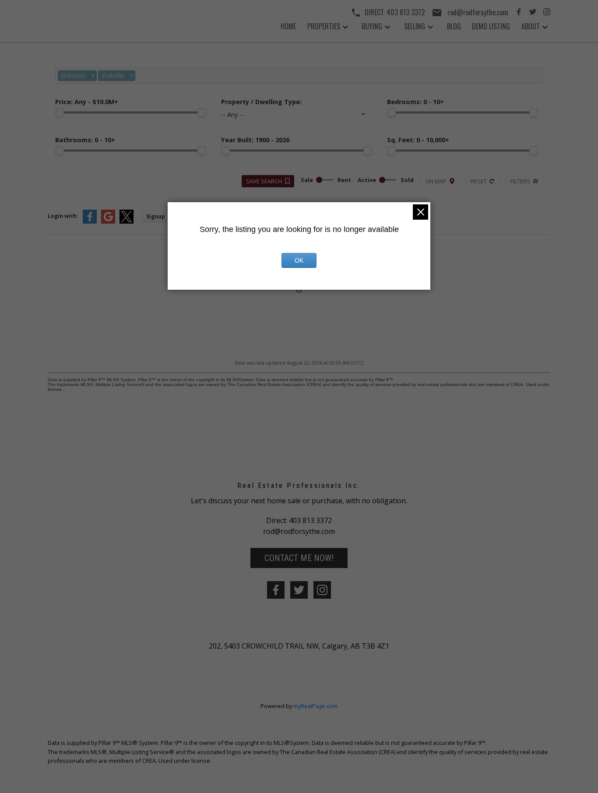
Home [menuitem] (288, 26)
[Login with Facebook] (90, 221)
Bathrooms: (85, 140)
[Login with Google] (108, 221)
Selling (414, 26)
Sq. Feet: (418, 140)
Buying (372, 26)
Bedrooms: (415, 102)
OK (299, 260)
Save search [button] (264, 181)
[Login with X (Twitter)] (127, 221)
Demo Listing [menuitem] (491, 26)
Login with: (63, 216)
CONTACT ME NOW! (299, 558)
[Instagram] (546, 12)
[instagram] (322, 590)
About (530, 26)
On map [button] (436, 181)
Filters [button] (520, 181)
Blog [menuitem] (454, 26)
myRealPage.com (315, 706)
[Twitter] (532, 12)
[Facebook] (518, 12)
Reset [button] (479, 181)
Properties (323, 26)
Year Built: (255, 140)
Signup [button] (155, 216)
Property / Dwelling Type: (261, 102)
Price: (86, 102)
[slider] (59, 112)
